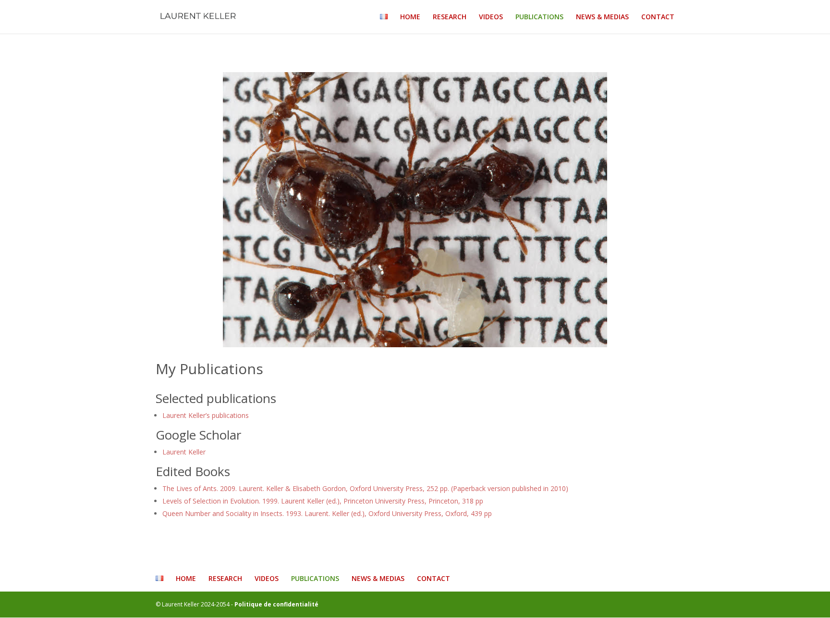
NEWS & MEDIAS (602, 17)
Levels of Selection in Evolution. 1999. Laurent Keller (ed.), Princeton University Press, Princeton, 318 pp (322, 500)
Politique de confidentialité (276, 604)
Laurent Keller (184, 451)
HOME (410, 17)
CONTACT (657, 17)
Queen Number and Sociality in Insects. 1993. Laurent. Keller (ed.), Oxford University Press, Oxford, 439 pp (327, 513)
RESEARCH (449, 17)
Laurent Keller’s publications (205, 415)
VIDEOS (491, 17)
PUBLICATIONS (539, 17)
